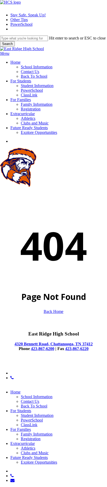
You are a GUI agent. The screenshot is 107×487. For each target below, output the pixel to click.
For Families (20, 429)
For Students (20, 411)
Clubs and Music (35, 453)
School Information (36, 396)
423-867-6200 (42, 348)
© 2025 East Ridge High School (26, 364)
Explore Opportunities (39, 462)
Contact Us (30, 401)
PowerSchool (32, 420)
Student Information (37, 415)
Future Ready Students (29, 457)
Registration (31, 439)
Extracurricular (22, 443)
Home (15, 392)
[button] (4, 53)
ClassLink (29, 425)
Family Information (36, 434)
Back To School (34, 406)
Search (7, 44)
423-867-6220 (77, 348)
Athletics (28, 448)
